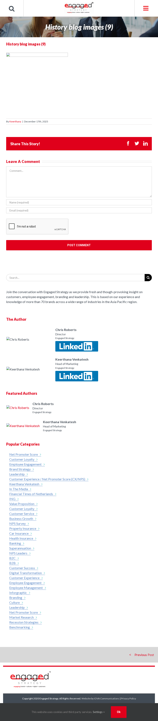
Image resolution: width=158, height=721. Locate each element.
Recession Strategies (23, 622)
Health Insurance (21, 538)
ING (12, 499)
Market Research (21, 617)
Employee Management (26, 588)
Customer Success (22, 568)
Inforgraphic (18, 592)
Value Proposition (21, 504)
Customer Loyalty (21, 459)
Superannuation (20, 548)
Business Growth (21, 518)
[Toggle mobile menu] (146, 8)
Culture (14, 602)
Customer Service (21, 513)
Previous (141, 655)
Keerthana (15, 121)
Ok (119, 712)
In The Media (18, 489)
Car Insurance (19, 533)
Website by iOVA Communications (100, 698)
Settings (98, 712)
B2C (12, 558)
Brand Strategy (20, 469)
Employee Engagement (25, 464)
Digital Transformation (25, 573)
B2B (12, 563)
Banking (15, 543)
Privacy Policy (128, 698)
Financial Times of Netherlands (31, 494)
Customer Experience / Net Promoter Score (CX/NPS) (47, 479)
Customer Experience (24, 578)
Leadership (17, 474)
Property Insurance (22, 528)
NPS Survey (17, 523)
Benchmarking (19, 627)
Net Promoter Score (23, 454)
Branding (15, 597)
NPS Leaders (18, 553)
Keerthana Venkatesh (24, 484)
